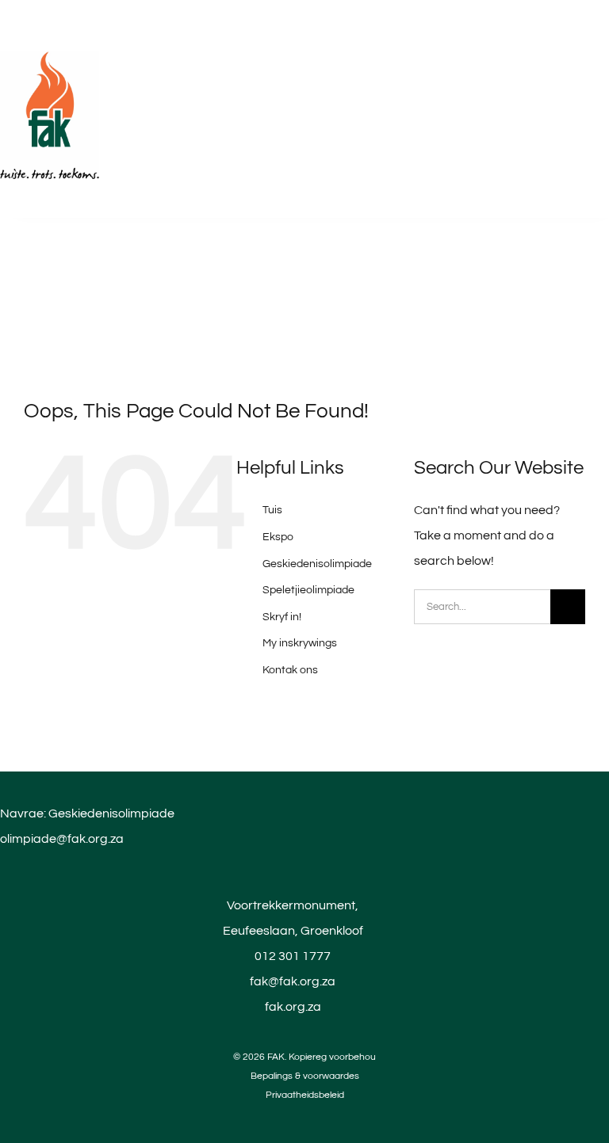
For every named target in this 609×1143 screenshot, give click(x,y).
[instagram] (331, 1112)
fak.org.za (293, 1006)
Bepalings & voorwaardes (305, 1076)
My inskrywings (299, 643)
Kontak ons (290, 670)
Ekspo (277, 537)
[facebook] (277, 1112)
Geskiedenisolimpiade (317, 564)
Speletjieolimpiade (308, 590)
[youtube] (304, 1112)
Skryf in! (281, 617)
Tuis (272, 510)
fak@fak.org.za (292, 981)
